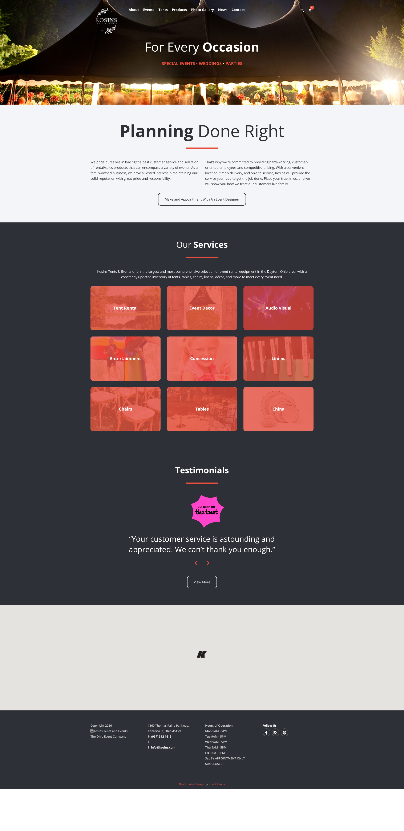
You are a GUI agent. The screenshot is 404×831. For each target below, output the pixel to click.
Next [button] (208, 637)
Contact (238, 9)
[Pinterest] (284, 806)
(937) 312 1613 (161, 810)
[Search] (302, 10)
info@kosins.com (163, 821)
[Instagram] (275, 806)
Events (148, 9)
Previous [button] (196, 637)
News (222, 9)
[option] (202, 581)
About (134, 9)
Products (179, 9)
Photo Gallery (202, 9)
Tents (163, 9)
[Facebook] (266, 806)
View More (202, 655)
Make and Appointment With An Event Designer (202, 199)
